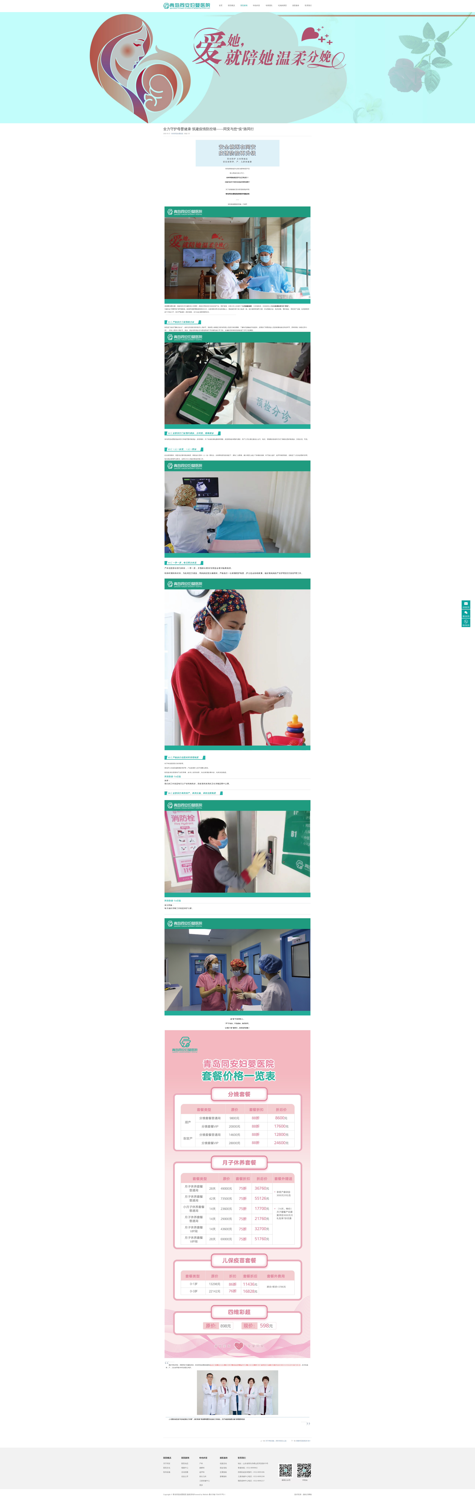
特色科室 (256, 5)
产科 (201, 1463)
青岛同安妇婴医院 (177, 133)
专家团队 (269, 5)
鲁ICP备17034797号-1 (217, 1494)
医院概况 (231, 5)
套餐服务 (223, 1476)
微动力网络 (307, 1494)
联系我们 (308, 5)
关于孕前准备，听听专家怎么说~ (276, 1441)
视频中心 (184, 1468)
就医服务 (295, 5)
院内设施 (166, 1472)
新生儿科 (202, 1476)
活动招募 (184, 1472)
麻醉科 (202, 1468)
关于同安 (166, 1463)
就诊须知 (223, 1468)
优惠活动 (223, 1463)
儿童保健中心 (204, 1481)
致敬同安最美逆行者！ (303, 1441)
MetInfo (205, 1494)
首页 (220, 5)
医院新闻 (243, 5)
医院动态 (184, 1463)
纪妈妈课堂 (282, 5)
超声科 (202, 1472)
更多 (201, 1485)
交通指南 (223, 1472)
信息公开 (184, 1476)
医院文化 (166, 1468)
